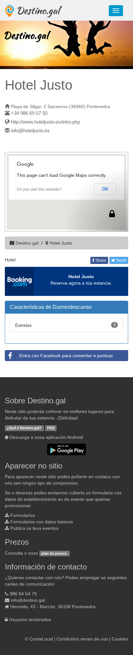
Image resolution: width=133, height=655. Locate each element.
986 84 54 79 (23, 593)
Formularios (22, 515)
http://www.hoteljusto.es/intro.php (45, 122)
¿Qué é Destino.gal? (24, 428)
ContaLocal (41, 638)
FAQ (51, 428)
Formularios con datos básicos (41, 521)
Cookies (120, 638)
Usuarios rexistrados (30, 619)
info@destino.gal (28, 600)
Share (100, 260)
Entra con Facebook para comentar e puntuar (66, 355)
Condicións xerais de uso (82, 638)
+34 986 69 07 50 (29, 113)
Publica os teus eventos (34, 528)
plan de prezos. (54, 553)
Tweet (120, 260)
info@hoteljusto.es (30, 130)
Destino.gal (37, 10)
